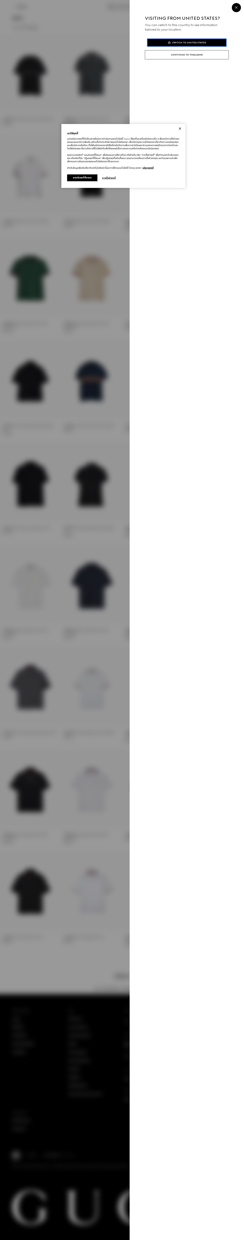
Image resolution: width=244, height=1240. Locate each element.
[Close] (236, 7)
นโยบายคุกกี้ (148, 168)
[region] (123, 156)
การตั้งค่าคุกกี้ (109, 178)
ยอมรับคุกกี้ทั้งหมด (82, 177)
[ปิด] (180, 128)
